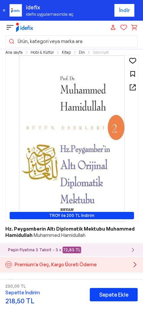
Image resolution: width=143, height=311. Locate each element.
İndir (124, 10)
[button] (71, 41)
